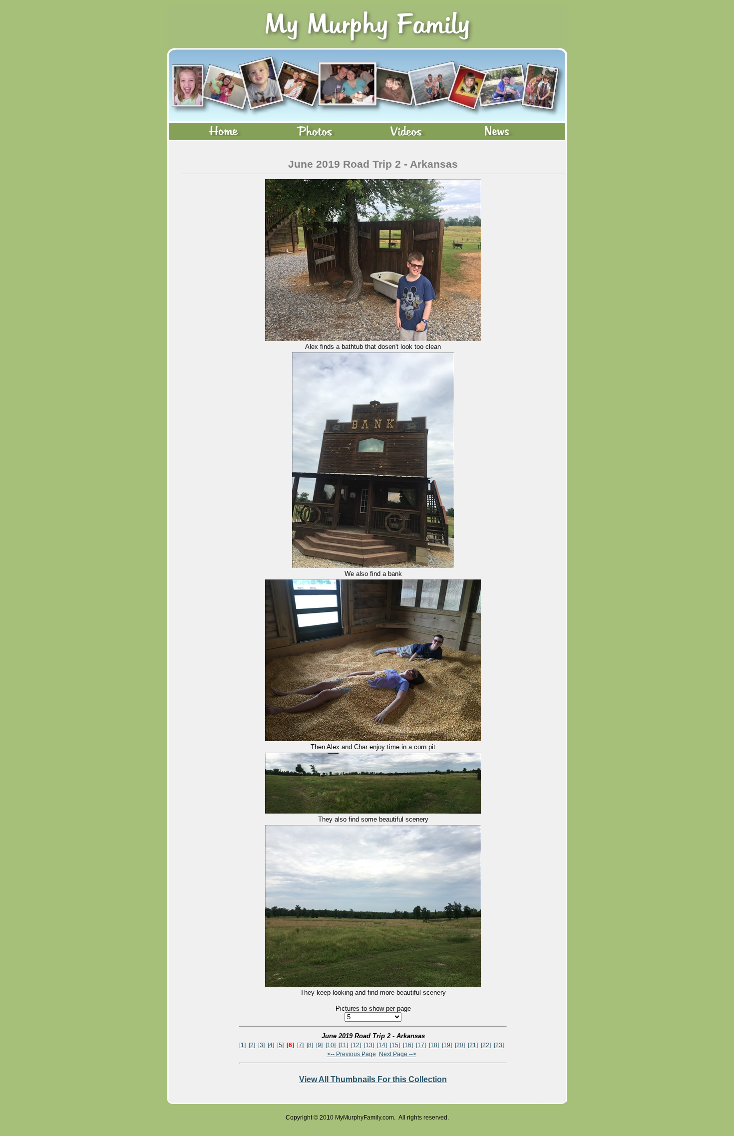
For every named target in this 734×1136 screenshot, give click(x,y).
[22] (486, 1045)
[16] (408, 1045)
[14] (382, 1045)
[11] (343, 1045)
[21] (473, 1045)
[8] (310, 1045)
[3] (261, 1045)
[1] (242, 1045)
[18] (434, 1045)
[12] (356, 1045)
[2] (252, 1045)
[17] (421, 1045)
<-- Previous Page (351, 1054)
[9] (319, 1045)
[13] (369, 1045)
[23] (499, 1045)
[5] (280, 1045)
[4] (271, 1045)
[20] (460, 1045)
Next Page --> (397, 1054)
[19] (447, 1045)
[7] (300, 1045)
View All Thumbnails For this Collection (373, 1079)
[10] (331, 1045)
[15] (395, 1045)
